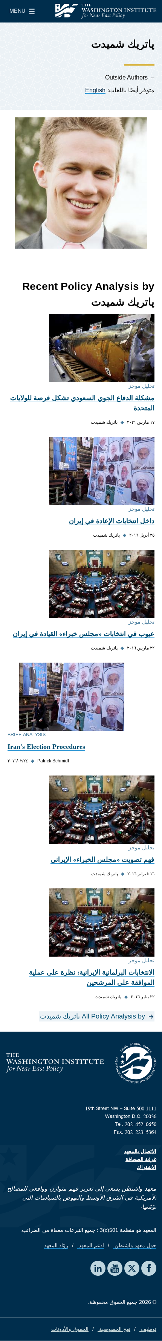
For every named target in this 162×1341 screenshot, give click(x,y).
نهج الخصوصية (114, 1329)
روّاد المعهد (56, 1245)
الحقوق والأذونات (70, 1329)
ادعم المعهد (90, 1245)
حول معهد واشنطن (134, 1245)
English (95, 90)
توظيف (147, 1329)
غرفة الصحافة (140, 1159)
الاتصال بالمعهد (140, 1151)
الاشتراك (146, 1167)
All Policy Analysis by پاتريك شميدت (92, 1016)
